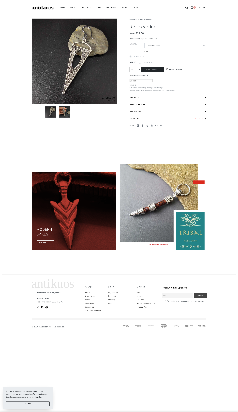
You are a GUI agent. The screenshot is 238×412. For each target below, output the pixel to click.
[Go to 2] (64, 112)
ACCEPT (28, 404)
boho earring (137, 90)
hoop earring (157, 90)
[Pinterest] (46, 307)
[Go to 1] (50, 112)
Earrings (133, 19)
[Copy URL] (161, 125)
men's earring (166, 90)
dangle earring (147, 90)
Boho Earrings (146, 19)
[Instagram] (38, 307)
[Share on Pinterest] (152, 125)
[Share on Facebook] (142, 125)
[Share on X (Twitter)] (138, 125)
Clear (146, 51)
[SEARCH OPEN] (186, 7)
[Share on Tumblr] (147, 125)
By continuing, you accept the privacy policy (185, 301)
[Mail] (156, 125)
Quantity (133, 44)
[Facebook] (42, 307)
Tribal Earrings (158, 88)
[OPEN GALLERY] (74, 61)
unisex (173, 90)
